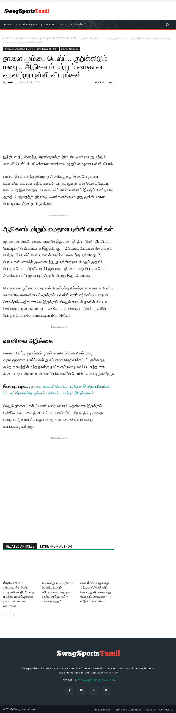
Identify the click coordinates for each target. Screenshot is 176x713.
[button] (167, 24)
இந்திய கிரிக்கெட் (91, 38)
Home (7, 38)
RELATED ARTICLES (20, 546)
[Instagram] (81, 690)
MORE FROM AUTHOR (56, 546)
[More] (50, 523)
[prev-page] (6, 615)
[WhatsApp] (39, 523)
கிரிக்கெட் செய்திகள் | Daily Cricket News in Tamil (46, 38)
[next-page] (13, 615)
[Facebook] (7, 523)
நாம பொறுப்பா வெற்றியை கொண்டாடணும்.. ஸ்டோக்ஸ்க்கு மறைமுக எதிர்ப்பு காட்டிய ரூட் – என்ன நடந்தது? (57, 592)
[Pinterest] (28, 523)
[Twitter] (18, 523)
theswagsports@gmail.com (96, 680)
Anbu (10, 82)
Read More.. (111, 672)
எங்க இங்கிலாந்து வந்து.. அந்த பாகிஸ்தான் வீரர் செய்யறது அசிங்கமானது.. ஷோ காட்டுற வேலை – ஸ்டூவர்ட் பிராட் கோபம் (96, 592)
